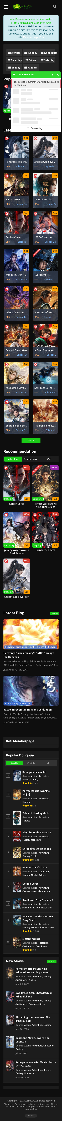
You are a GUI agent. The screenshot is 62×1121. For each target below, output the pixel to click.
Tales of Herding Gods (35, 813)
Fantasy (34, 779)
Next (30, 440)
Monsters (36, 840)
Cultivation (44, 871)
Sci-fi (34, 856)
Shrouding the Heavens (36, 848)
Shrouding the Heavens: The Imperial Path (33, 1019)
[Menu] (14, 74)
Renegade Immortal (34, 772)
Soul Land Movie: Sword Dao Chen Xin (33, 1039)
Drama (25, 779)
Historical (36, 927)
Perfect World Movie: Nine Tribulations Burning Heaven (33, 970)
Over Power (42, 946)
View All (54, 614)
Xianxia (32, 980)
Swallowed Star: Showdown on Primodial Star (34, 994)
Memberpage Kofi (33, 37)
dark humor (44, 891)
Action (34, 776)
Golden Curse (30, 883)
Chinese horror (31, 459)
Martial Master (31, 938)
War (49, 459)
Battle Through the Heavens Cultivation (27, 709)
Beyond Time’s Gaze (34, 867)
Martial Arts (37, 875)
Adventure (13, 459)
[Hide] (58, 74)
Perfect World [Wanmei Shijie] (36, 792)
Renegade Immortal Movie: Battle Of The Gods (36, 1064)
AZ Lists (31, 1115)
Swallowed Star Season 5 (37, 900)
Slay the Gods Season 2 (36, 832)
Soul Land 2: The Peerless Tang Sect (38, 918)
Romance (40, 907)
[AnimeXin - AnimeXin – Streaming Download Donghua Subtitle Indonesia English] (22, 8)
